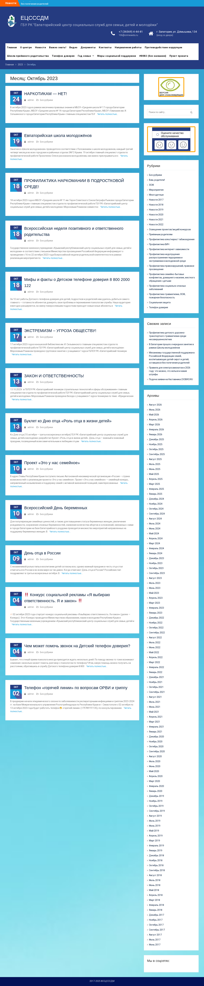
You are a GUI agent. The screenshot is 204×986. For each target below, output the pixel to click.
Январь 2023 (155, 612)
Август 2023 (155, 578)
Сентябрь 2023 (157, 573)
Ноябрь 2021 (155, 682)
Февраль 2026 (156, 429)
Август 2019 (155, 816)
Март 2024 (154, 543)
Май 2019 (154, 830)
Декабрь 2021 (156, 677)
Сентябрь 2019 (157, 811)
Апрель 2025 (156, 479)
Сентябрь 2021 (157, 692)
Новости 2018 (156, 204)
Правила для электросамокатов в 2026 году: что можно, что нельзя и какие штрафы (169, 371)
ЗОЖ (151, 185)
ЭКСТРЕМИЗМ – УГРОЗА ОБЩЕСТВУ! (60, 330)
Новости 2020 (156, 214)
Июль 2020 (154, 761)
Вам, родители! (157, 180)
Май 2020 (154, 771)
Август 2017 (155, 934)
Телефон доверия (63, 55)
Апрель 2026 (156, 419)
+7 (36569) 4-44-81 (131, 31)
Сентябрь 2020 (157, 751)
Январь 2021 (155, 731)
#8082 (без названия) (152, 55)
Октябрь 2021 (156, 687)
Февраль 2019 (156, 845)
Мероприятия (156, 190)
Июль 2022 (154, 642)
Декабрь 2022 (156, 617)
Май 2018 (154, 890)
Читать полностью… (107, 114)
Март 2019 (154, 840)
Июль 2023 (154, 583)
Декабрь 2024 (156, 499)
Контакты (105, 47)
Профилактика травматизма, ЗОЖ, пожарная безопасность (167, 296)
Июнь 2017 (154, 944)
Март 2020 (154, 781)
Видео (73, 47)
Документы (88, 47)
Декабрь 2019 (156, 796)
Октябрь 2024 (156, 508)
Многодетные (156, 194)
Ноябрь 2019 (155, 801)
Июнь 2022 (154, 647)
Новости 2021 (156, 219)
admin (31, 100)
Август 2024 (155, 518)
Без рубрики (46, 100)
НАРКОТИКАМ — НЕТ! (45, 93)
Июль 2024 (154, 523)
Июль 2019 (154, 821)
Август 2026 (155, 404)
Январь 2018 (155, 910)
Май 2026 (154, 414)
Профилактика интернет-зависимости (169, 249)
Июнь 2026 (154, 409)
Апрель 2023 (156, 598)
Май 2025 (154, 474)
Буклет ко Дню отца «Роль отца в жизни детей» (68, 421)
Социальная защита (160, 302)
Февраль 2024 (156, 548)
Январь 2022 (155, 672)
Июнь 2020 (154, 766)
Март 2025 (154, 484)
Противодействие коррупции (163, 47)
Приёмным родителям (160, 234)
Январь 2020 (155, 791)
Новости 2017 (156, 199)
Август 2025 (155, 459)
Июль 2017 (154, 939)
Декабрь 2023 (156, 558)
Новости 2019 (156, 209)
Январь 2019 (155, 850)
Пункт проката (178, 55)
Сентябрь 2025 (157, 454)
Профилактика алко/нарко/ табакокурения (171, 239)
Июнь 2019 (154, 825)
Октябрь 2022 (156, 627)
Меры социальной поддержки (116, 55)
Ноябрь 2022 (155, 622)
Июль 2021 (154, 702)
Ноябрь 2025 (155, 444)
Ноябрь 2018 (155, 860)
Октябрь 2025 (156, 449)
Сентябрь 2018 (157, 870)
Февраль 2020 (156, 786)
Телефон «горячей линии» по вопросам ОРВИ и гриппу (75, 687)
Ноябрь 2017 (155, 920)
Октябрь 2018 (156, 865)
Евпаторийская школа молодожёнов (58, 135)
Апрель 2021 (156, 716)
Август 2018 (155, 875)
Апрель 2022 (156, 657)
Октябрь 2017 (156, 925)
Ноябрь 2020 (155, 741)
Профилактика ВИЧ (159, 244)
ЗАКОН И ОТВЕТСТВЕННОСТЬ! (54, 376)
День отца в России (42, 553)
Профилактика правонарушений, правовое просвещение (171, 268)
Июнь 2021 (154, 707)
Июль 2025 (154, 464)
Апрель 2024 (156, 538)
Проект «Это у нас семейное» (52, 462)
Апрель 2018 (156, 895)
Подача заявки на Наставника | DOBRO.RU (171, 379)
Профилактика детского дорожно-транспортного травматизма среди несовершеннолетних (167, 336)
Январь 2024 (155, 553)
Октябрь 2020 (156, 746)
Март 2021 (154, 721)
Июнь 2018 (154, 885)
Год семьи (84, 55)
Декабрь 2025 (156, 439)
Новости (40, 47)
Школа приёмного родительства (28, 55)
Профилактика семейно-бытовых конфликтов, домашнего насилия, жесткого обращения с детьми (172, 277)
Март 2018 (154, 900)
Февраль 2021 (156, 726)
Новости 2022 (156, 224)
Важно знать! (57, 47)
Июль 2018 (154, 880)
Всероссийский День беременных (55, 508)
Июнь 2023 (154, 588)
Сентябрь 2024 (157, 513)
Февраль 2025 (156, 489)
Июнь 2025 (154, 469)
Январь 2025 (155, 494)
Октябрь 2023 (156, 568)
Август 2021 (155, 697)
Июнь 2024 (154, 528)
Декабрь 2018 (156, 855)
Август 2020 (155, 756)
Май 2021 (154, 712)
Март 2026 (154, 424)
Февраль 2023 (156, 608)
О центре (26, 47)
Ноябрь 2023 (155, 563)
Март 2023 (154, 603)
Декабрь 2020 (156, 736)
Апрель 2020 (156, 776)
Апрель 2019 (156, 835)
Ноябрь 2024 (155, 504)
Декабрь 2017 (156, 915)
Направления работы (128, 47)
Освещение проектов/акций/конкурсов (170, 229)
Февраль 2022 (156, 667)
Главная (12, 47)
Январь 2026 (155, 434)
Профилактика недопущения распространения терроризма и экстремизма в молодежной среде (167, 257)
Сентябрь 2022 (157, 632)
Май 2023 (154, 593)
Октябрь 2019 (156, 806)
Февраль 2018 (156, 905)
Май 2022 (154, 652)
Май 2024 (154, 533)
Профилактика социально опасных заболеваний (167, 287)
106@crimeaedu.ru (128, 35)
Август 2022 (155, 637)
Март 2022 (154, 662)
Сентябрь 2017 (157, 929)
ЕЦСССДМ (35, 18)
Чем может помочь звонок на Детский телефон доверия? (77, 646)
